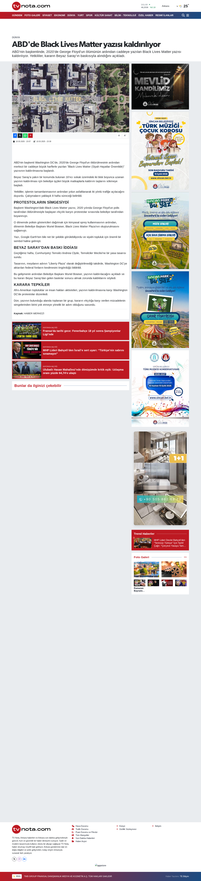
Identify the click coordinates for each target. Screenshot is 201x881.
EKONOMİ (59, 15)
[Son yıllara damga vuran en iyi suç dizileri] (174, 569)
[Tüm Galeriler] (185, 557)
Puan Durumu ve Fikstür (86, 832)
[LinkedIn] (24, 859)
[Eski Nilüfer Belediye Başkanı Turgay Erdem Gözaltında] (181, 583)
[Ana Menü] (187, 15)
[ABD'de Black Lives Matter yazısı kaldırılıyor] (70, 98)
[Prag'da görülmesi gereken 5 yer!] (146, 569)
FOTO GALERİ (32, 15)
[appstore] (100, 865)
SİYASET (47, 15)
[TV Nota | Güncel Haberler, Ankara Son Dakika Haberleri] (31, 6)
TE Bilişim (184, 876)
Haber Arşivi (81, 841)
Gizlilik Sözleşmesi (127, 829)
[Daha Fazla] (30, 135)
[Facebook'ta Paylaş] (15, 135)
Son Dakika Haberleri (85, 838)
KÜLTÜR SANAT (103, 15)
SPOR (89, 15)
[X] (14, 859)
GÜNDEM (17, 15)
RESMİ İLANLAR (164, 15)
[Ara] (183, 15)
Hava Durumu (82, 826)
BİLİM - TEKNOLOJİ (125, 15)
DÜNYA (71, 15)
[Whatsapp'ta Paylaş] (25, 135)
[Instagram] (19, 859)
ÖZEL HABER (145, 15)
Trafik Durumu (82, 829)
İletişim (158, 826)
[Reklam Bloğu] (160, 86)
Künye (122, 826)
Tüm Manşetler (82, 835)
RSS (18, 876)
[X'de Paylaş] (20, 135)
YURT (81, 15)
